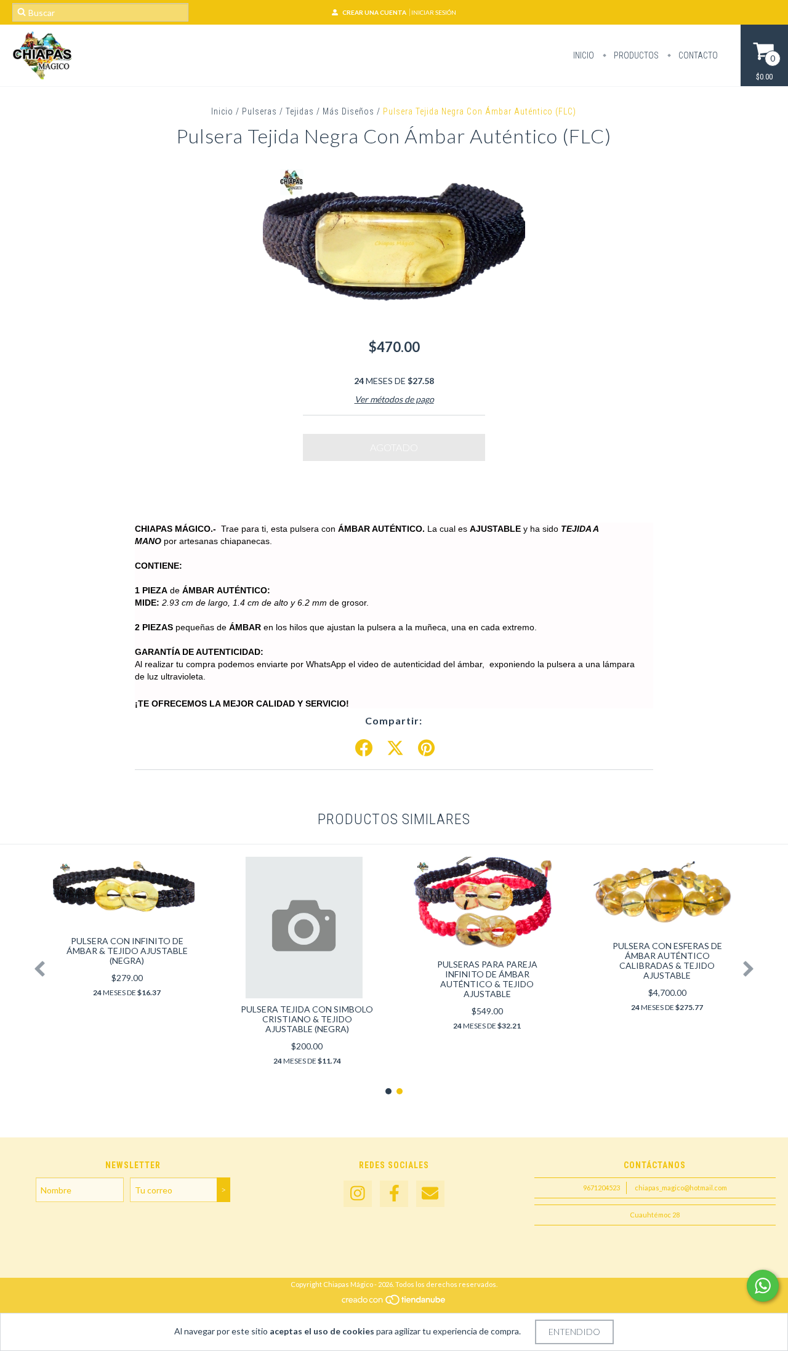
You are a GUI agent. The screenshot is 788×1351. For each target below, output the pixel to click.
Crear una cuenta (374, 12)
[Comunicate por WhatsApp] (763, 1286)
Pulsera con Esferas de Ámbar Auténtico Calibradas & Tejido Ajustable (667, 960)
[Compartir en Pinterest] (426, 748)
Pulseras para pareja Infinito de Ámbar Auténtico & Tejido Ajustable (487, 979)
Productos (635, 55)
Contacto (697, 55)
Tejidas (300, 111)
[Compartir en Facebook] (363, 748)
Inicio (583, 55)
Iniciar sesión (433, 12)
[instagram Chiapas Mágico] (358, 1194)
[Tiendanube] (394, 1303)
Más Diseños (348, 111)
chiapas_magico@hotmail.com (681, 1188)
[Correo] (430, 1194)
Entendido (574, 1331)
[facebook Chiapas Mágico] (394, 1194)
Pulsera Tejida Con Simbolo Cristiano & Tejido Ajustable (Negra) (307, 1019)
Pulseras (259, 111)
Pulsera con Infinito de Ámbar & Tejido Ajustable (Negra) (127, 951)
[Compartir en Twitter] (395, 748)
